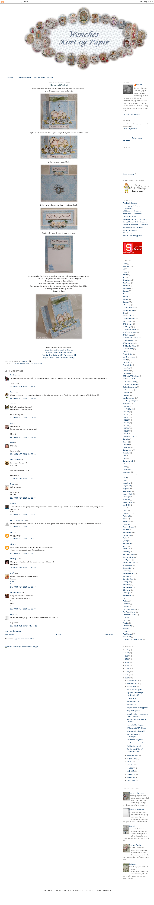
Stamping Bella (128, 579)
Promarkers (127, 535)
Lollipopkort (127, 469)
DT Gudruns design (129, 329)
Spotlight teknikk (128, 574)
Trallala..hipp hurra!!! (134, 746)
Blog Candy (127, 283)
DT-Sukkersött (128, 349)
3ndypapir (126, 266)
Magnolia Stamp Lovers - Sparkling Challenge (59, 357)
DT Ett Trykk (127, 327)
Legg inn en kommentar (13, 631)
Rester (125, 546)
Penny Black (127, 524)
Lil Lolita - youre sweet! (135, 743)
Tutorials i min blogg (130, 203)
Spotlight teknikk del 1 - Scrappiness (135, 219)
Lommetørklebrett (129, 475)
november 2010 (132, 684)
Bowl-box (126, 294)
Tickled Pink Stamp (129, 615)
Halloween (126, 395)
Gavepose (126, 373)
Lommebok (126, 472)
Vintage (125, 631)
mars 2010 (131, 774)
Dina (124, 313)
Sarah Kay (126, 552)
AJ (124, 269)
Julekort (125, 434)
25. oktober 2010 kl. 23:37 (23, 609)
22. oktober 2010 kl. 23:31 (23, 515)
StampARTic (127, 576)
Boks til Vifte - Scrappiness (132, 236)
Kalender (126, 439)
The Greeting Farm (129, 609)
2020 (127, 653)
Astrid (12, 614)
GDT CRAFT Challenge (131, 376)
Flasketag (126, 368)
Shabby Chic (127, 560)
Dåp (32, 363)
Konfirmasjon (127, 450)
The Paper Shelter (129, 612)
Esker (125, 360)
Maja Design (127, 491)
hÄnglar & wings (128, 398)
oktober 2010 (132, 687)
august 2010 (131, 758)
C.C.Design (127, 305)
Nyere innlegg (9, 634)
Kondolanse (127, 447)
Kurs (124, 456)
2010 (127, 678)
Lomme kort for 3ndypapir (135, 725)
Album (125, 272)
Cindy (12, 392)
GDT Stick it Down (129, 382)
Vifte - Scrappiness (129, 233)
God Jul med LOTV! (134, 701)
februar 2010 (131, 777)
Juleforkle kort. (132, 704)
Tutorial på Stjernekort (136, 793)
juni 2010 (130, 765)
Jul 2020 (126, 431)
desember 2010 (132, 680)
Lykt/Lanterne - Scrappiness (132, 211)
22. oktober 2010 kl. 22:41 (23, 479)
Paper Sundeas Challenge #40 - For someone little (59, 355)
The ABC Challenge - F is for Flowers (59, 352)
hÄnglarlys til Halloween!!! (136, 731)
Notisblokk (126, 505)
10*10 (125, 264)
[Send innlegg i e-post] (29, 361)
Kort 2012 (126, 453)
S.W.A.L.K (126, 549)
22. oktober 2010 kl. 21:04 (23, 386)
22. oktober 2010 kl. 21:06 (23, 398)
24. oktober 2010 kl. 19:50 (23, 567)
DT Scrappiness (128, 343)
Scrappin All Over (129, 557)
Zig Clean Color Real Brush (43, 77)
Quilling (125, 541)
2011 (127, 675)
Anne (12, 532)
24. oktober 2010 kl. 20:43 (23, 587)
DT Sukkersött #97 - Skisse (136, 728)
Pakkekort (126, 516)
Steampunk (127, 582)
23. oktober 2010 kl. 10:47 (23, 539)
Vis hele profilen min (131, 114)
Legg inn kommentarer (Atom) (24, 639)
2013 (127, 668)
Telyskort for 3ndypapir (134, 740)
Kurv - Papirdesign (129, 216)
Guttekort (126, 393)
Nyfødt (125, 510)
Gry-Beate (13, 375)
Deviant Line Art (128, 310)
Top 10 (125, 620)
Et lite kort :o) (131, 698)
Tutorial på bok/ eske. (136, 809)
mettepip (13, 503)
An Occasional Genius (18, 520)
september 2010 (133, 755)
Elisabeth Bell (127, 354)
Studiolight (126, 593)
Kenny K (126, 442)
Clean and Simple (129, 307)
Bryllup (125, 299)
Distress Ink (127, 316)
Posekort (126, 530)
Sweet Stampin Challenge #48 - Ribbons (59, 350)
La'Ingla (125, 464)
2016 (127, 659)
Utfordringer (127, 626)
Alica (12, 544)
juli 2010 (130, 762)
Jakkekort (126, 406)
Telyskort (126, 606)
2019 (127, 656)
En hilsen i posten (129, 357)
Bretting (125, 296)
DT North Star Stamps (130, 338)
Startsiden (9, 77)
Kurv (124, 458)
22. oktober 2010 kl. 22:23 (23, 454)
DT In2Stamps (128, 335)
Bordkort (126, 291)
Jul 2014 (126, 423)
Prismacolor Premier (24, 77)
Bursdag (125, 302)
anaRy (12, 573)
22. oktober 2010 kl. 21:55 (23, 437)
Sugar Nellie (127, 595)
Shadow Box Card (129, 563)
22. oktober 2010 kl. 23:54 (23, 527)
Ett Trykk (126, 362)
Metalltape (126, 497)
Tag (124, 598)
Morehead (126, 499)
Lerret (125, 467)
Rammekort (127, 543)
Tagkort (125, 601)
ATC (124, 277)
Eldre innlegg (108, 634)
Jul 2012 (126, 417)
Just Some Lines (129, 436)
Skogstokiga (127, 568)
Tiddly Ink (126, 617)
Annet (125, 275)
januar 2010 (131, 780)
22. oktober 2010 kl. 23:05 (23, 498)
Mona (12, 484)
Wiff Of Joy (127, 637)
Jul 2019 (126, 428)
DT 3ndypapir (127, 324)
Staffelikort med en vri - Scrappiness (135, 225)
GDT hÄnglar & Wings (130, 379)
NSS (124, 508)
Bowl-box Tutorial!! (135, 845)
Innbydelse (126, 404)
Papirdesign (127, 521)
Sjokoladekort (127, 565)
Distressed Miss (16, 592)
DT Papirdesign (128, 340)
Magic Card (127, 486)
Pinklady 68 (14, 559)
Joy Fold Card (127, 409)
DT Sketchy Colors (129, 346)
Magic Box (126, 483)
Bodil (12, 443)
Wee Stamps (127, 634)
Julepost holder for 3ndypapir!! (137, 708)
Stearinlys (126, 584)
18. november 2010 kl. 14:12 (23, 626)
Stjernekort (126, 590)
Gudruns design (128, 390)
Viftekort (126, 628)
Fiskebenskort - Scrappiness (133, 227)
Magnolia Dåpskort (133, 711)
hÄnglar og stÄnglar (129, 401)
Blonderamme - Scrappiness (132, 214)
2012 (127, 672)
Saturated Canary (129, 554)
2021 (127, 650)
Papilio (125, 519)
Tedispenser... (134, 864)
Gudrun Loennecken (130, 387)
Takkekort (126, 604)
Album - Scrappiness (130, 230)
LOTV (125, 478)
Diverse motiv (127, 321)
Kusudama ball (128, 461)
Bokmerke (126, 288)
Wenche (139, 84)
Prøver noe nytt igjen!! (134, 690)
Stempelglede (127, 587)
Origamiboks (127, 513)
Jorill (11, 404)
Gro (11, 423)
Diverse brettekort (22, 363)
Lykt (124, 480)
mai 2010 (130, 768)
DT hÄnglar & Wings (130, 332)
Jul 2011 (125, 414)
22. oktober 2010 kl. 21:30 (23, 418)
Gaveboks (126, 371)
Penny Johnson (128, 527)
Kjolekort (126, 445)
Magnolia (38, 363)
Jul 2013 (126, 420)
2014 (127, 665)
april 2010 (130, 771)
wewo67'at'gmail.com (130, 128)
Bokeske (126, 285)
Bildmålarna (127, 280)
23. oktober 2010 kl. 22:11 (23, 553)
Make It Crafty (128, 494)
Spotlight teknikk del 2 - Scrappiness (135, 222)
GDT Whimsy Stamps (130, 384)
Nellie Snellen (127, 502)
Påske (125, 538)
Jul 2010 (126, 412)
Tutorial (125, 623)
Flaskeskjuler (127, 365)
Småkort (126, 571)
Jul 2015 (126, 425)
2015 (127, 662)
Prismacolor (127, 532)
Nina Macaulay (15, 459)
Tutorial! (132, 826)
